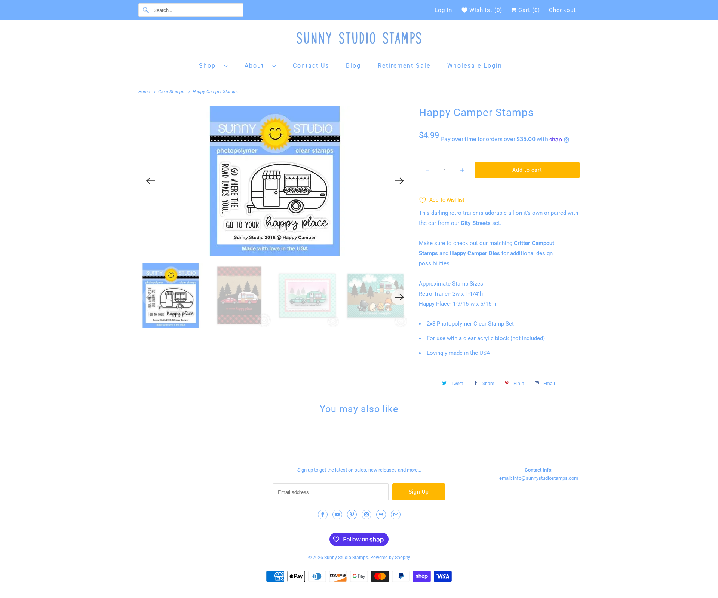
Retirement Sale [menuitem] (404, 65)
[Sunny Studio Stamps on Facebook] (323, 514)
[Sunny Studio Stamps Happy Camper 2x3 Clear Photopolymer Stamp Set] (274, 181)
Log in (443, 10)
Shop (209, 65)
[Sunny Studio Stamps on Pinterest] (352, 514)
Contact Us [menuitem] (311, 65)
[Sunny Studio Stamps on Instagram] (366, 514)
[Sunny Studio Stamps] (359, 39)
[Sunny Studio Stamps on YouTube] (337, 514)
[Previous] (150, 181)
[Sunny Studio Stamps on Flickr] (381, 514)
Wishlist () (485, 10)
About (257, 65)
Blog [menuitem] (353, 65)
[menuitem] (213, 65)
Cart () (528, 10)
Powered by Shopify (390, 557)
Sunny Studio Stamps (346, 557)
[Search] (145, 10)
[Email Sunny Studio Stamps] (396, 514)
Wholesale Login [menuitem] (474, 65)
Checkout (562, 10)
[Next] (399, 181)
